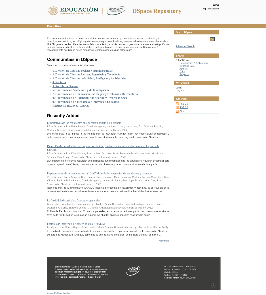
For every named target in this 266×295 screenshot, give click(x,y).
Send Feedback (64, 293)
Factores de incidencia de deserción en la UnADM (76, 223)
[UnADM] (134, 289)
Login (216, 4)
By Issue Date (187, 66)
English (215, 8)
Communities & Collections (194, 63)
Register (180, 90)
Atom (182, 111)
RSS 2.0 (184, 107)
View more (164, 240)
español (207, 8)
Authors (184, 68)
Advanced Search (185, 46)
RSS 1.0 (184, 103)
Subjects (184, 74)
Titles (182, 71)
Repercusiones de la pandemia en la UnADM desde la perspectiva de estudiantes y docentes (99, 173)
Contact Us (52, 293)
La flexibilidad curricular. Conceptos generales (73, 200)
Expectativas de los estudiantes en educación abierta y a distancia (84, 122)
